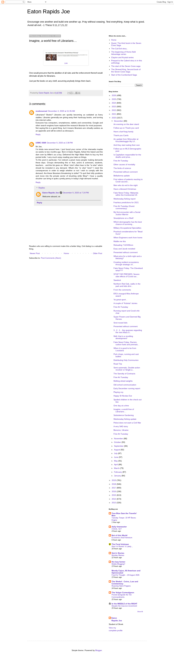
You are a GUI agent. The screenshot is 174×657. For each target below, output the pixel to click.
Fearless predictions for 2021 (126, 202)
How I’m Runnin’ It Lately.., (122, 546)
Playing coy (118, 392)
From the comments (122, 290)
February (118, 472)
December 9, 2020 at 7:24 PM (76, 193)
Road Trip (118, 364)
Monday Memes (118, 555)
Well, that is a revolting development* (123, 337)
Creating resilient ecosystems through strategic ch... (126, 263)
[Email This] (68, 93)
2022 (114, 110)
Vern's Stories (118, 553)
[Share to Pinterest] (79, 93)
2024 (114, 103)
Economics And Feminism (122, 538)
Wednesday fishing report (125, 199)
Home (66, 253)
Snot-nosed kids (120, 323)
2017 (114, 488)
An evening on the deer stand (126, 124)
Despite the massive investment (124, 606)
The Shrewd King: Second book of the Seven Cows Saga (126, 70)
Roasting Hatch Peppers (121, 586)
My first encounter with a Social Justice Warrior (127, 213)
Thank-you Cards (121, 135)
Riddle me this (120, 241)
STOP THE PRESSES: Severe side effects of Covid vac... (126, 275)
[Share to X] (74, 93)
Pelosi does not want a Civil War (127, 423)
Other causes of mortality (124, 164)
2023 (114, 106)
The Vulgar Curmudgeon (123, 592)
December (119, 121)
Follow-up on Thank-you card (126, 128)
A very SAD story (121, 426)
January (118, 476)
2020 (114, 118)
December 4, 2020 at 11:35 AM (61, 111)
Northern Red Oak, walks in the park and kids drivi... (127, 285)
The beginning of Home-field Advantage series (123, 53)
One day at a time (121, 405)
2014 (114, 499)
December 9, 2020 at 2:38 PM (60, 143)
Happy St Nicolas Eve (123, 396)
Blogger (98, 650)
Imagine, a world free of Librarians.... (124, 410)
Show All (140, 611)
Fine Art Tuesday (121, 161)
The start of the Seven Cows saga (125, 66)
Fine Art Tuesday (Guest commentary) (124, 207)
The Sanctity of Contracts (124, 374)
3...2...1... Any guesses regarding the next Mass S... (128, 331)
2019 (114, 480)
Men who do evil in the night (126, 185)
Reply (38, 134)
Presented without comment (126, 172)
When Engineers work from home (128, 237)
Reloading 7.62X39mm (123, 245)
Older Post (97, 253)
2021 (114, 114)
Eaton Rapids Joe (48, 11)
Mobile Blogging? (118, 564)
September (119, 446)
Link (66, 63)
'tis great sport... (120, 300)
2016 (114, 491)
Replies (41, 188)
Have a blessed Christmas (125, 189)
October (118, 442)
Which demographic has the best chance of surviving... (128, 223)
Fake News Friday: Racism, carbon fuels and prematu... (126, 343)
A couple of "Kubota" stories (125, 303)
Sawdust (117, 280)
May (116, 461)
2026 (114, 95)
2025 (114, 99)
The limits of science (122, 168)
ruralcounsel (41, 111)
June (116, 457)
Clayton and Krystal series (122, 57)
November (119, 438)
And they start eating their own (127, 145)
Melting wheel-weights (123, 381)
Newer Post (35, 253)
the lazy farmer (118, 562)
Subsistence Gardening (124, 415)
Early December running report (127, 388)
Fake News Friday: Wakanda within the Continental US (126, 194)
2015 (114, 495)
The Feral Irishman (120, 544)
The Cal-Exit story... (119, 48)
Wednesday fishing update (125, 419)
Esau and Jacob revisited (124, 249)
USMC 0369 (41, 143)
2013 (114, 502)
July (116, 453)
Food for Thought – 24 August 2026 (125, 575)
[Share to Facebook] (76, 93)
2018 (114, 484)
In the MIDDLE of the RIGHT (124, 604)
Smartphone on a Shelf (123, 218)
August (117, 450)
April (116, 464)
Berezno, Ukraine (121, 430)
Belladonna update (122, 176)
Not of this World (119, 535)
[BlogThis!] (71, 93)
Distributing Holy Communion (126, 360)
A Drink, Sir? (117, 529)
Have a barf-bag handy (123, 131)
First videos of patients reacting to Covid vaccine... (128, 180)
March (117, 468)
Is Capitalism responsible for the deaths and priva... (127, 156)
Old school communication (125, 385)
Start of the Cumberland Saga (124, 75)
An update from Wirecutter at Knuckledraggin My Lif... (126, 140)
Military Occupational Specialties (127, 228)
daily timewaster (119, 527)
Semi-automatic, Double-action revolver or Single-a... (127, 369)
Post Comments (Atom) (51, 258)
